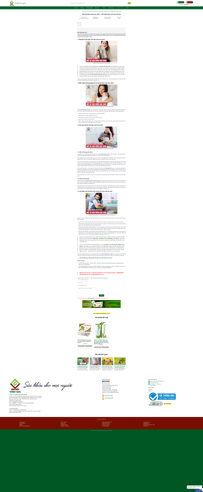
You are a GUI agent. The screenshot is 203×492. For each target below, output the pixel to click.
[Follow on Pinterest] (107, 381)
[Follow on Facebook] (103, 381)
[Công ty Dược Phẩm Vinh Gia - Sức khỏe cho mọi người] (40, 3)
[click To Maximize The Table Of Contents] (79, 24)
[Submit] (129, 3)
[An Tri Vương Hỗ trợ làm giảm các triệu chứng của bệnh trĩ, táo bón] (84, 330)
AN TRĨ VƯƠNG (91, 298)
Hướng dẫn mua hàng (119, 7)
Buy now (105, 347)
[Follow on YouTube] (109, 381)
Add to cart (98, 347)
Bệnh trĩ (96, 11)
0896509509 (120, 272)
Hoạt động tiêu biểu (89, 7)
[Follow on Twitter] (105, 381)
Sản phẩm (97, 7)
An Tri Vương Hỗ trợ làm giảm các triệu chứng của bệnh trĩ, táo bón (84, 341)
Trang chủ (76, 7)
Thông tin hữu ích (111, 7)
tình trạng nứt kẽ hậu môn (98, 74)
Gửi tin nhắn (192, 487)
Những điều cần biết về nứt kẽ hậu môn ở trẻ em (100, 257)
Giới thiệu (82, 7)
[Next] (124, 365)
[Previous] (78, 365)
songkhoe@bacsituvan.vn (97, 274)
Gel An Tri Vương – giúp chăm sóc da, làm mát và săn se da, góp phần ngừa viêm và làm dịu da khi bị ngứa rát (101, 341)
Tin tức (104, 7)
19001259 (81, 274)
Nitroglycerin (108, 168)
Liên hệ (127, 7)
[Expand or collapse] (78, 29)
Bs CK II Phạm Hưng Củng (83, 18)
